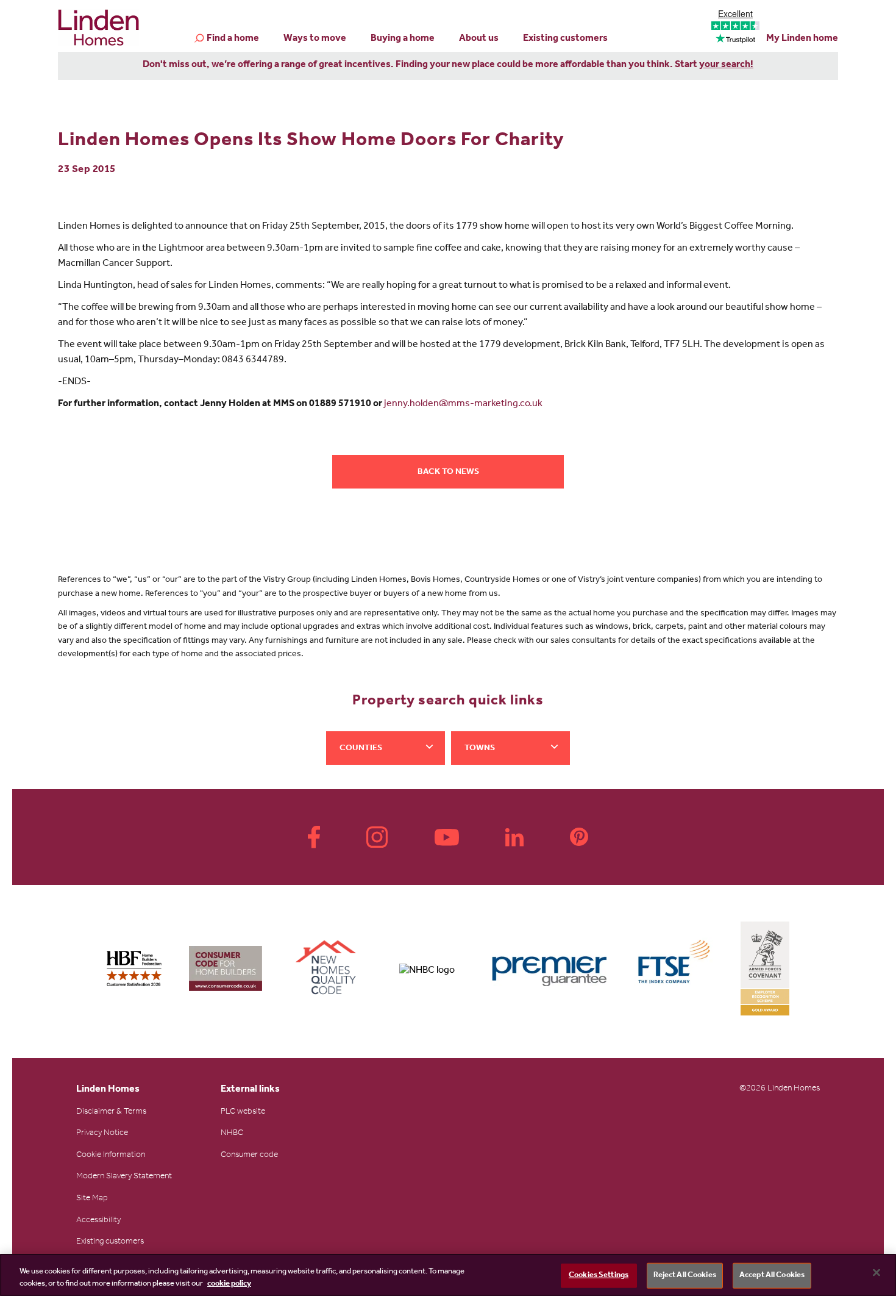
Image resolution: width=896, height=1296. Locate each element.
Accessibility (98, 1221)
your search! (726, 65)
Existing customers (565, 39)
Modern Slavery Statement (124, 1177)
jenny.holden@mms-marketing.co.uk (463, 404)
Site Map (92, 1199)
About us (479, 39)
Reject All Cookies (684, 1276)
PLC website (243, 1112)
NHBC (232, 1134)
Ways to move (314, 39)
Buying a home (403, 39)
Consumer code (249, 1155)
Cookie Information (110, 1155)
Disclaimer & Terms (111, 1112)
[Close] (876, 1272)
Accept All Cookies (772, 1276)
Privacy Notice (102, 1134)
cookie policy (229, 1283)
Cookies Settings (598, 1276)
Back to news (448, 472)
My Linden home (802, 39)
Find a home (233, 39)
